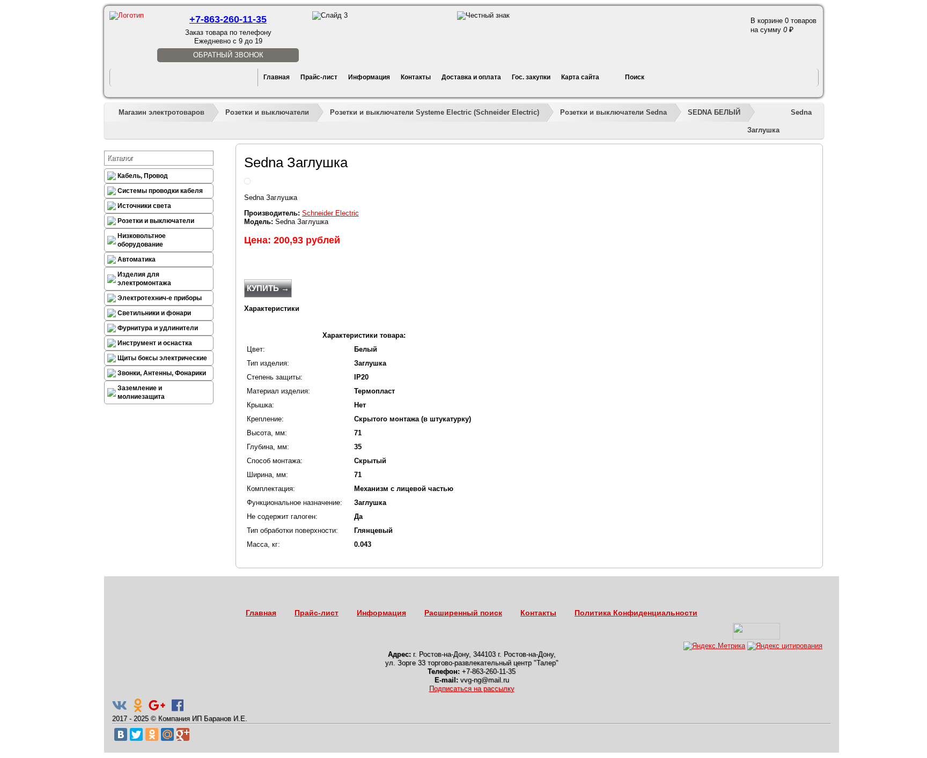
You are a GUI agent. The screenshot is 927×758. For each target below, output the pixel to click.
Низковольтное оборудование (141, 240)
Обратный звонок (228, 55)
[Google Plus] (182, 734)
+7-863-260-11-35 (228, 19)
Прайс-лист (318, 77)
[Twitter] (136, 734)
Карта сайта (580, 77)
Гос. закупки (531, 77)
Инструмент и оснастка (154, 343)
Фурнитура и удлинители (157, 328)
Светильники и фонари (154, 313)
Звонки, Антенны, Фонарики (161, 373)
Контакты (416, 77)
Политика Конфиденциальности (636, 612)
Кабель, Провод (142, 176)
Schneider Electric (330, 213)
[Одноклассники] (151, 734)
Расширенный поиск (463, 612)
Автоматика (136, 259)
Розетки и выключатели (267, 112)
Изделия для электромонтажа (144, 279)
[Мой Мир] (167, 734)
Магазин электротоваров (161, 112)
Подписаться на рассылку (471, 689)
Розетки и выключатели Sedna (613, 112)
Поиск (634, 77)
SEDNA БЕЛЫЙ (714, 112)
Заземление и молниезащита (141, 392)
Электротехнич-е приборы (159, 298)
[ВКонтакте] (120, 734)
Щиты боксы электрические (162, 358)
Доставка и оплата (471, 77)
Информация (369, 77)
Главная (276, 77)
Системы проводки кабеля (160, 191)
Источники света (144, 206)
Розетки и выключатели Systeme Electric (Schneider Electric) (434, 112)
